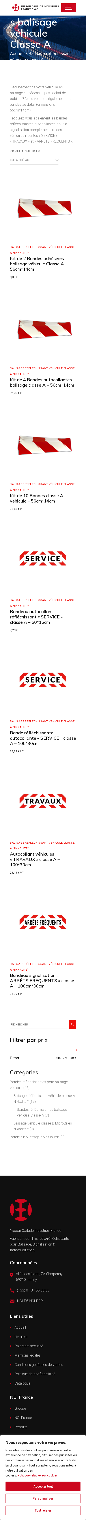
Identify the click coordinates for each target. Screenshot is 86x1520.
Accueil (20, 1327)
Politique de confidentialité (35, 1374)
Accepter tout (43, 1486)
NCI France (23, 1418)
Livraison (21, 1337)
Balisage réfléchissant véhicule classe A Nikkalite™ (42, 249)
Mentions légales (28, 1355)
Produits (21, 1427)
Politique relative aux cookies (38, 1475)
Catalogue (22, 1383)
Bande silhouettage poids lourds (35, 1137)
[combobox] (34, 160)
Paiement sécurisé (29, 1346)
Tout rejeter (43, 1510)
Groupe (20, 1408)
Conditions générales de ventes (39, 1365)
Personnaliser (43, 1498)
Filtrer (14, 1058)
